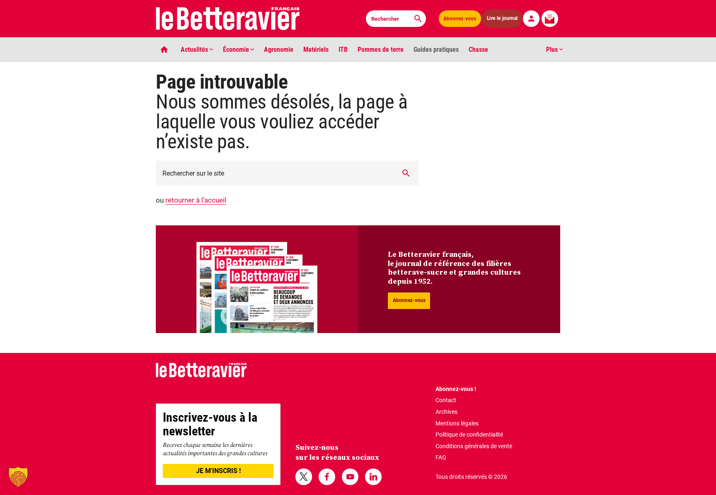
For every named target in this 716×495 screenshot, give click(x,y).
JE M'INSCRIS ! (218, 471)
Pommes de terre (381, 49)
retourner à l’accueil (195, 200)
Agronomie (278, 49)
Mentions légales (457, 423)
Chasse (478, 49)
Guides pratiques (436, 49)
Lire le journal (502, 19)
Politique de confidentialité (469, 434)
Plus (552, 49)
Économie (237, 49)
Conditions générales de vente (473, 446)
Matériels (316, 49)
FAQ (440, 457)
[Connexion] (531, 18)
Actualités (195, 49)
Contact (445, 400)
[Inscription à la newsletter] (550, 18)
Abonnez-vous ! (455, 389)
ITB (343, 49)
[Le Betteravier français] (228, 18)
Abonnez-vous (459, 19)
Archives (446, 411)
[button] (18, 477)
